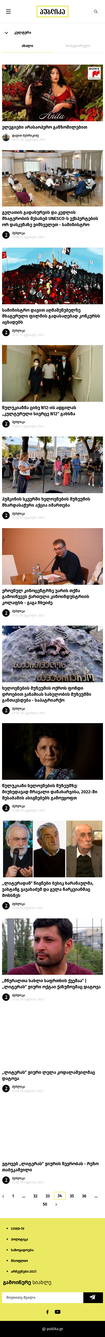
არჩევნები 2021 (23, 1271)
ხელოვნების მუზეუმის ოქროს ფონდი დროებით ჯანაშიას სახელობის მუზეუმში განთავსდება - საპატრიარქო (46, 694)
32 (35, 1196)
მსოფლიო (19, 1261)
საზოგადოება (22, 1250)
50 (45, 1204)
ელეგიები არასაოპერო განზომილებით (44, 127)
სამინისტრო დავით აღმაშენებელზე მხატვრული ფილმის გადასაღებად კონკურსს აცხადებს (51, 316)
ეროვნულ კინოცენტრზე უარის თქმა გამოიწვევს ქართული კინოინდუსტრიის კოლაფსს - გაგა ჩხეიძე (45, 597)
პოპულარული (77, 46)
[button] (96, 11)
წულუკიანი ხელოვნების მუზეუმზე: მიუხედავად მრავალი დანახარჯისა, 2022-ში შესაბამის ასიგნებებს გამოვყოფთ (49, 792)
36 (84, 1196)
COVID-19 (17, 1229)
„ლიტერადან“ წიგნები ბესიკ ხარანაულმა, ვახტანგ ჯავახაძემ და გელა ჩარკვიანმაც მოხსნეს (47, 889)
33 (48, 1196)
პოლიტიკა (19, 1239)
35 (72, 1196)
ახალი (27, 46)
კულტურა (22, 32)
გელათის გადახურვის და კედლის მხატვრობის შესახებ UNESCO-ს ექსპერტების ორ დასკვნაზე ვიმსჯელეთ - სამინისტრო (50, 218)
